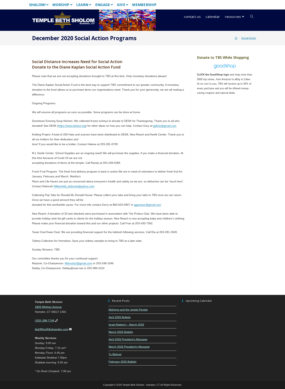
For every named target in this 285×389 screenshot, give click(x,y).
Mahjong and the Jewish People (128, 309)
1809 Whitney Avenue (48, 306)
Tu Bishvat (115, 354)
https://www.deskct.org (72, 125)
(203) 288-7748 (44, 320)
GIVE (121, 4)
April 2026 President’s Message (128, 339)
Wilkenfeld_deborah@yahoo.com (74, 186)
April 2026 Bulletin (120, 317)
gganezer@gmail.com (147, 204)
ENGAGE (102, 4)
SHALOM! (37, 4)
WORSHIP (60, 4)
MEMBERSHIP (144, 4)
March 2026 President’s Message (129, 346)
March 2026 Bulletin (121, 332)
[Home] (236, 38)
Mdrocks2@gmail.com (78, 263)
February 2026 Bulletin (122, 361)
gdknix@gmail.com (164, 125)
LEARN (82, 4)
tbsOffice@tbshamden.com (51, 329)
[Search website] (252, 17)
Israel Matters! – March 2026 (126, 324)
